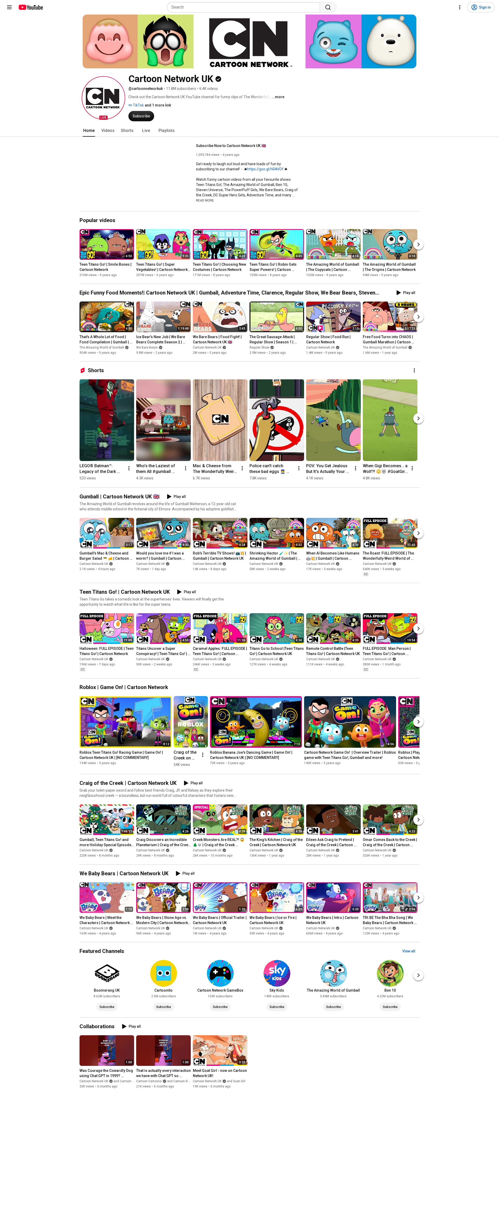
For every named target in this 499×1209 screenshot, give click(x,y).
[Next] (418, 244)
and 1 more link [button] (158, 105)
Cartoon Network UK (207, 347)
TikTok (138, 105)
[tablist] (249, 130)
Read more (205, 200)
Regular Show (259, 347)
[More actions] (414, 370)
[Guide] (9, 7)
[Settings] (460, 7)
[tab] (89, 130)
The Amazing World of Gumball (102, 347)
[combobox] (245, 7)
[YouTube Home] (31, 7)
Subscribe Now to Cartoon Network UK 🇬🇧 (231, 146)
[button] (103, 98)
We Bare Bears (147, 347)
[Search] (328, 7)
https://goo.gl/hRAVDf (265, 169)
